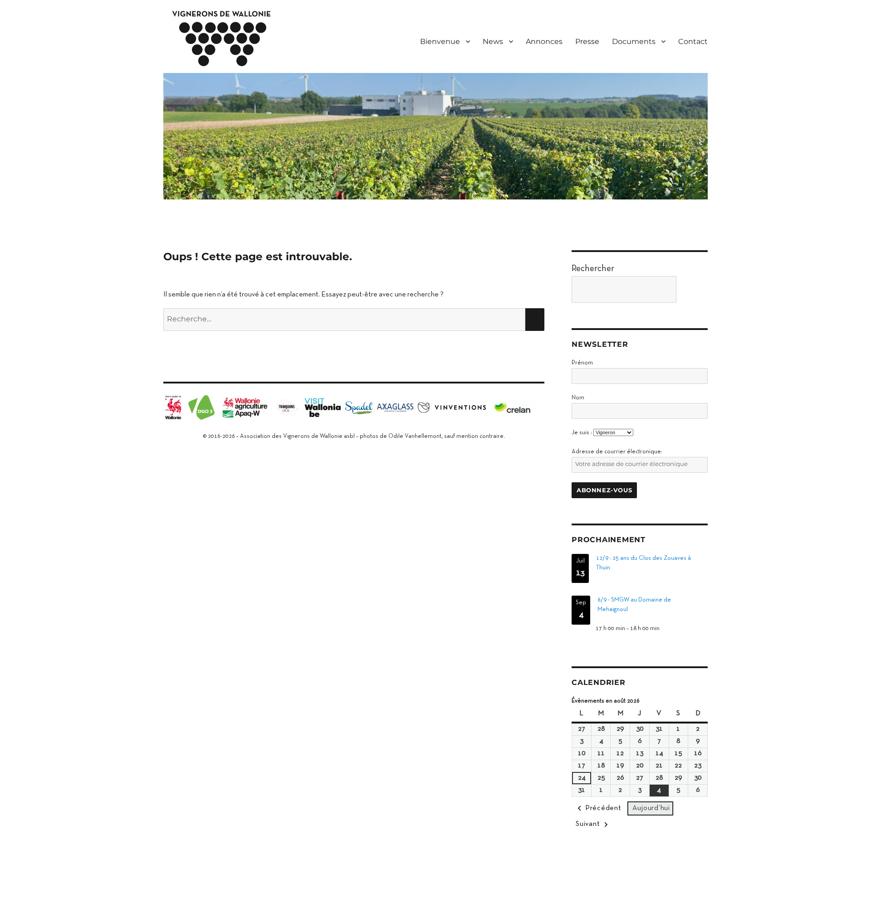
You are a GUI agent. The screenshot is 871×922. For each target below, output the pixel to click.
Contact (693, 41)
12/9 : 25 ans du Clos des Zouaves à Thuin (643, 563)
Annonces (544, 41)
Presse (587, 41)
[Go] (694, 289)
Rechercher (593, 269)
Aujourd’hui (651, 808)
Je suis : (582, 433)
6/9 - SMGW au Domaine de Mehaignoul (634, 604)
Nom (578, 398)
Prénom (582, 363)
